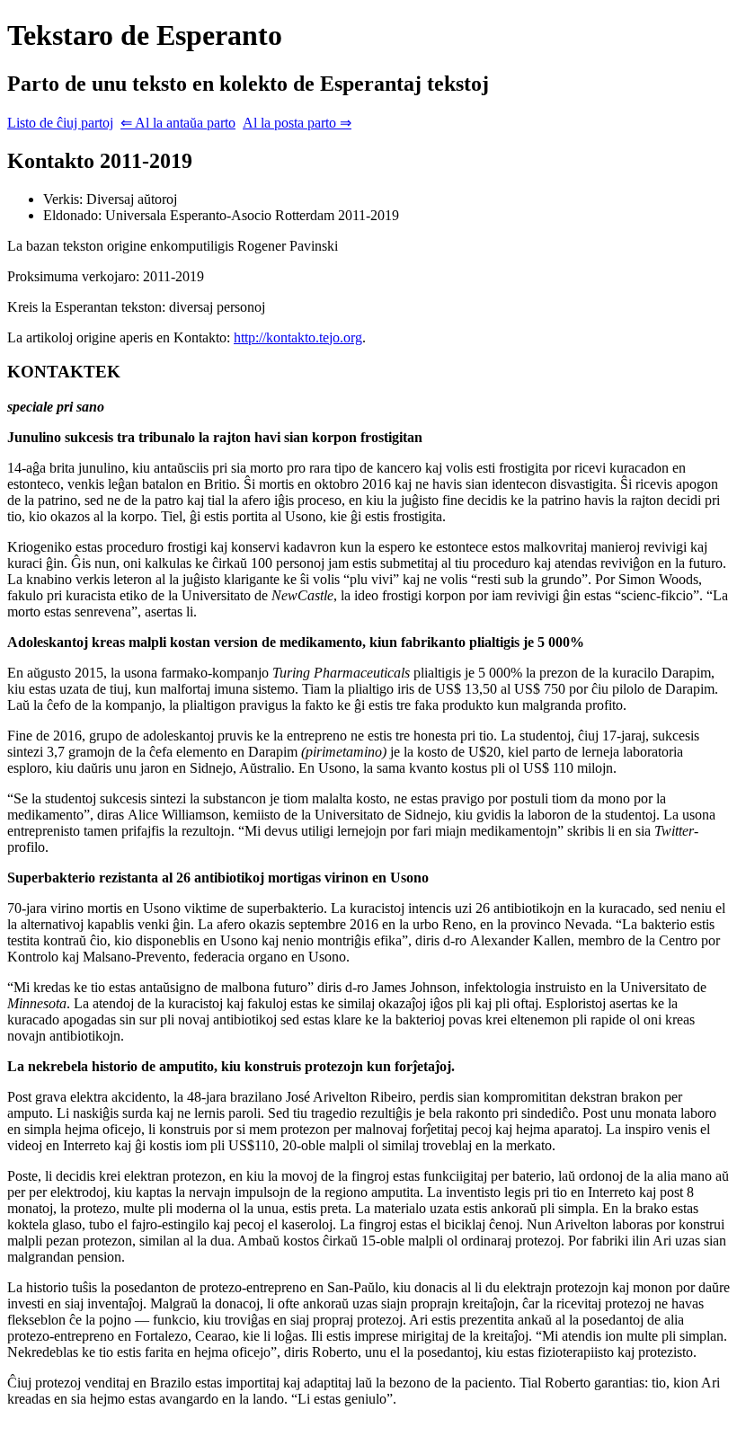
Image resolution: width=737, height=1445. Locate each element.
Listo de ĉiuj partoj (60, 122)
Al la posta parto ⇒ (297, 122)
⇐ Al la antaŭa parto (177, 122)
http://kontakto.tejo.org (298, 337)
